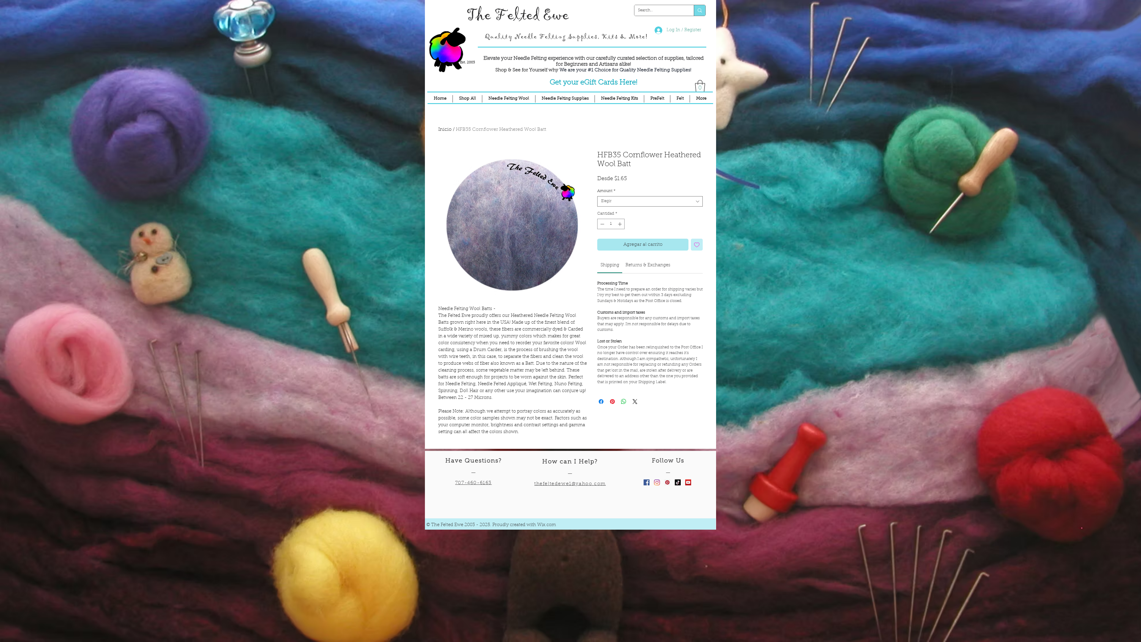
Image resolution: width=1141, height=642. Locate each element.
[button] (700, 86)
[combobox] (650, 201)
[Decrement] (601, 224)
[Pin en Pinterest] (612, 401)
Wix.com (546, 525)
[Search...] (699, 10)
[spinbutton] (611, 224)
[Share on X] (635, 401)
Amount (606, 191)
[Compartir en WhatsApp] (623, 401)
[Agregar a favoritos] (697, 245)
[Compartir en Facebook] (601, 401)
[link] (610, 265)
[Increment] (620, 224)
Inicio (445, 129)
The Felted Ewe (518, 15)
